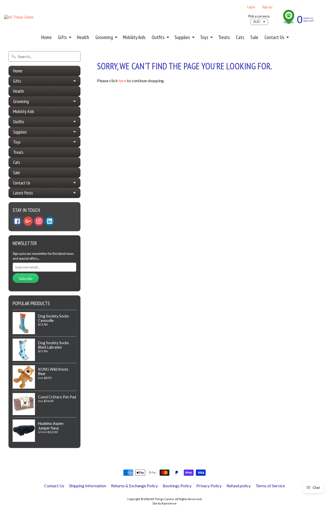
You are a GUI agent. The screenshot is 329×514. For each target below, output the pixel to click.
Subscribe (26, 278)
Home (46, 37)
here (122, 80)
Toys (204, 37)
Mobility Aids (134, 37)
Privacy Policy (209, 485)
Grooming (104, 37)
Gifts (62, 37)
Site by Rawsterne (164, 503)
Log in (251, 7)
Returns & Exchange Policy (134, 485)
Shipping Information (87, 485)
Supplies (182, 37)
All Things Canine (162, 499)
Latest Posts (23, 193)
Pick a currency (259, 16)
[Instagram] (38, 221)
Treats (224, 37)
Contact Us (274, 37)
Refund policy (238, 485)
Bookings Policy (177, 485)
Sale (254, 37)
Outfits (158, 37)
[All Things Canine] (19, 17)
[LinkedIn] (49, 221)
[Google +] (28, 221)
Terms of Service (270, 485)
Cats (240, 37)
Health (83, 37)
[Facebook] (17, 221)
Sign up (267, 7)
